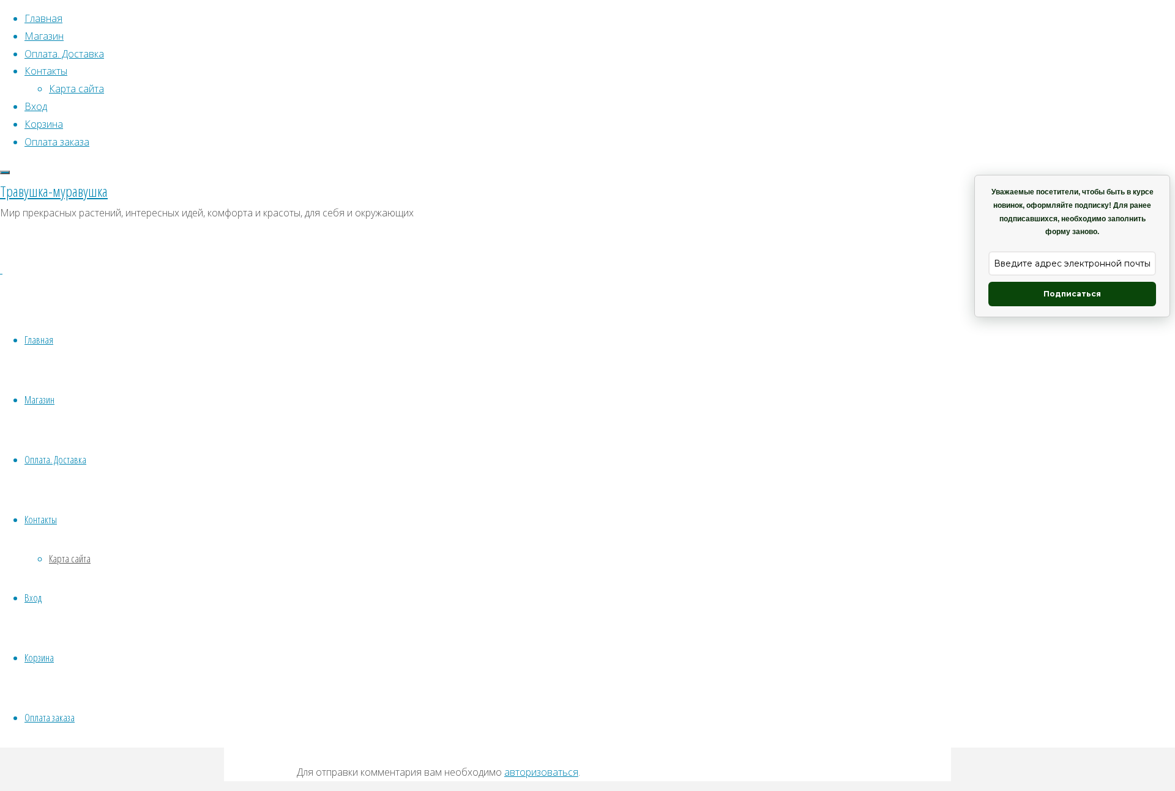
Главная (38, 340)
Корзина (39, 657)
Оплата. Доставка (55, 459)
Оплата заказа (49, 717)
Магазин (39, 399)
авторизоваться (541, 772)
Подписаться (1072, 293)
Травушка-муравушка (54, 191)
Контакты (40, 519)
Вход (33, 597)
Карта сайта (70, 558)
